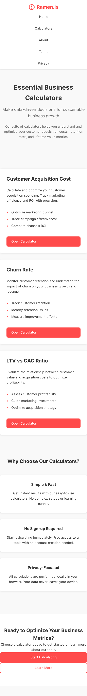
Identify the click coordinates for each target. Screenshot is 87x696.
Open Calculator (23, 241)
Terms (43, 52)
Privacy (43, 63)
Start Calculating (44, 657)
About (43, 40)
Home (43, 17)
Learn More (43, 668)
